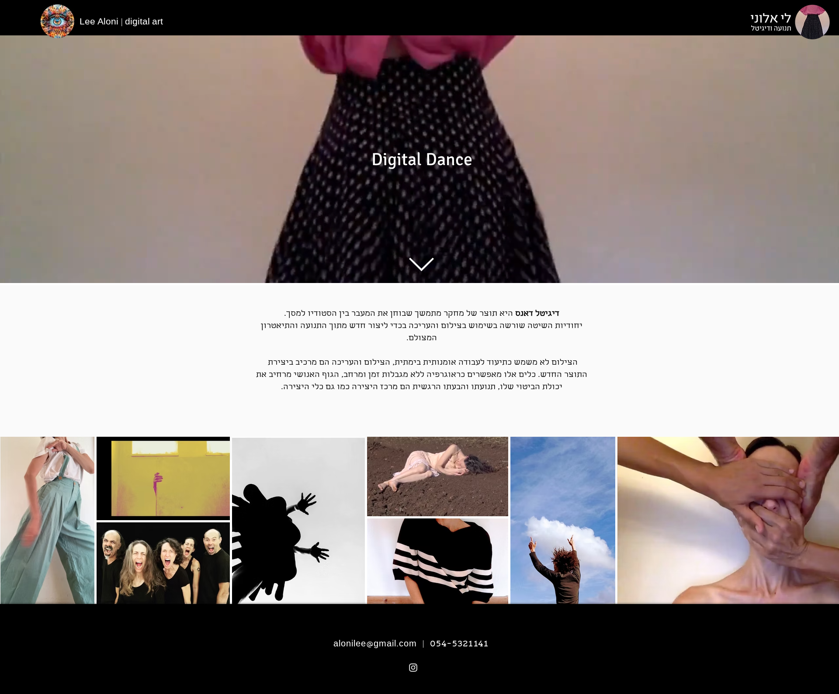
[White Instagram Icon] (413, 667)
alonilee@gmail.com (375, 644)
